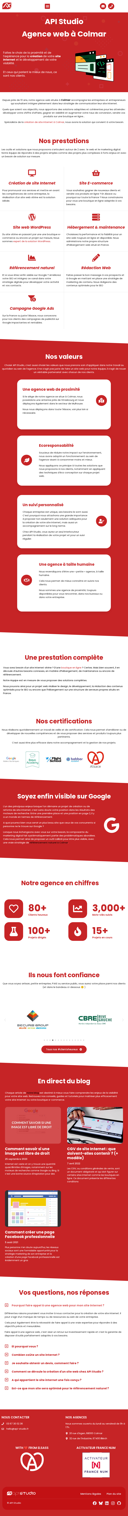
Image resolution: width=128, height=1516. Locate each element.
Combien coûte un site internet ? (36, 1355)
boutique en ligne (71, 667)
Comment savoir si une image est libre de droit (27, 1151)
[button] (47, 6)
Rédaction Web (96, 267)
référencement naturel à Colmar (48, 842)
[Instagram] (113, 1503)
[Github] (119, 1503)
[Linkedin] (107, 1503)
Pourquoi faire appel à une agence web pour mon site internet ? (58, 1305)
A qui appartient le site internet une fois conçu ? (46, 1380)
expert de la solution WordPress (31, 241)
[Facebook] (95, 1503)
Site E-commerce (96, 183)
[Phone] (111, 6)
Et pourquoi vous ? (25, 1346)
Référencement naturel (32, 267)
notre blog (33, 1092)
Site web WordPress (32, 227)
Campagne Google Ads (32, 308)
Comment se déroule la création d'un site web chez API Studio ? (57, 1371)
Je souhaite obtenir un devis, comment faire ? (45, 1363)
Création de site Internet (32, 183)
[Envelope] (103, 6)
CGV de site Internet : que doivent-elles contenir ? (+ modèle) (92, 1153)
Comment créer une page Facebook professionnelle (30, 1234)
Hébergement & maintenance (96, 227)
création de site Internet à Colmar (44, 122)
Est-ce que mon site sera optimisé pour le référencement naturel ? (60, 1388)
